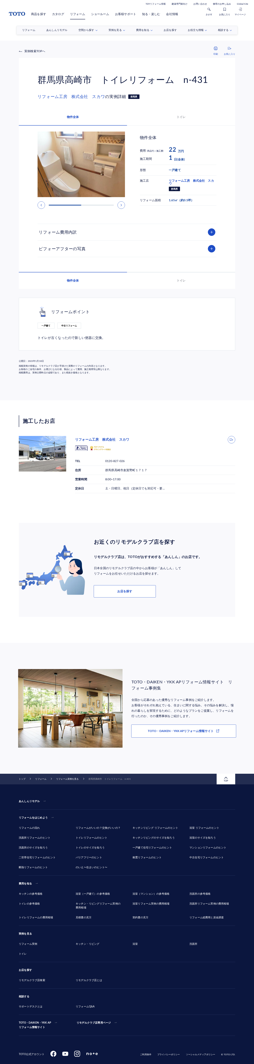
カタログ (58, 14)
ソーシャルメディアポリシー (200, 1054)
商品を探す (38, 14)
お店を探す (124, 591)
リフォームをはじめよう (33, 817)
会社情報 (172, 14)
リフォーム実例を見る (67, 779)
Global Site (242, 4)
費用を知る (25, 883)
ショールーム (100, 14)
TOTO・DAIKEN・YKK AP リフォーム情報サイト (35, 1025)
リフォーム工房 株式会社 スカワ (71, 97)
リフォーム (77, 14)
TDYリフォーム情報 (156, 4)
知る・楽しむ (151, 14)
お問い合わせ (200, 4)
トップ (22, 779)
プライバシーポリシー (168, 1054)
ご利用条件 (145, 1054)
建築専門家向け (179, 4)
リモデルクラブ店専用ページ (94, 1023)
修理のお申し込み (222, 4)
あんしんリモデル (29, 801)
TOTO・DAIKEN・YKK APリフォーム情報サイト (181, 731)
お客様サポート (125, 14)
